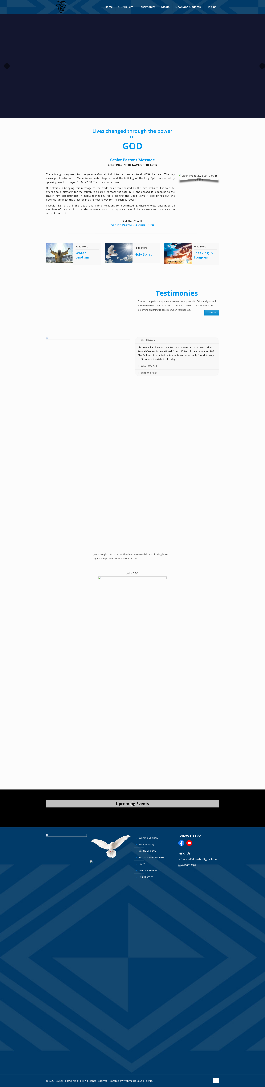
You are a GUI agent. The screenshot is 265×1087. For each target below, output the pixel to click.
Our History (146, 877)
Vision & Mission (148, 870)
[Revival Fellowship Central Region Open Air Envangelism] (73, 813)
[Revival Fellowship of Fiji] (61, 8)
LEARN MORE (212, 312)
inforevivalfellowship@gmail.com (198, 859)
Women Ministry (148, 838)
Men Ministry (146, 844)
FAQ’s (142, 864)
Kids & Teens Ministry (152, 857)
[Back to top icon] (216, 1080)
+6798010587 (187, 865)
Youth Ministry (147, 851)
